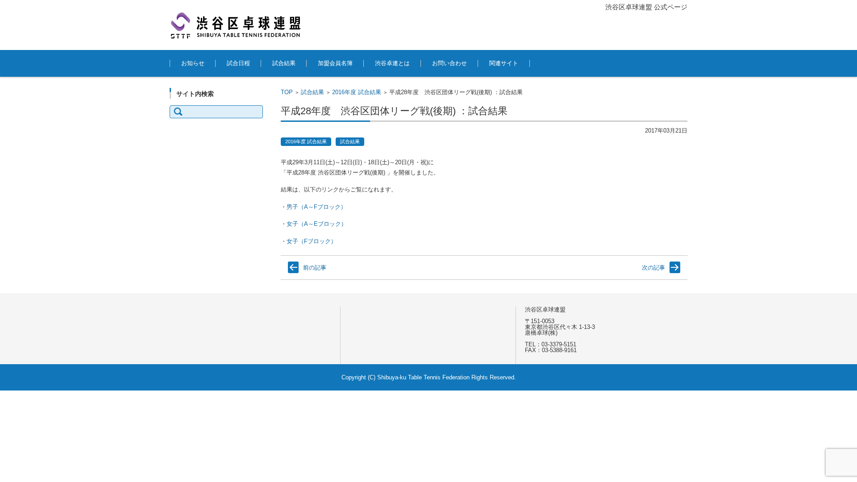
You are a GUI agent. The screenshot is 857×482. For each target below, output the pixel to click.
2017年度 (277, 285)
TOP (287, 92)
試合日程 (238, 63)
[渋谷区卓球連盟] (237, 25)
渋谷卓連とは (392, 63)
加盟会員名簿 (335, 63)
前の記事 (314, 267)
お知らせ (192, 63)
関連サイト (503, 63)
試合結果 (283, 63)
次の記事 (653, 267)
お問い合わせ (449, 63)
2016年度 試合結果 (356, 92)
